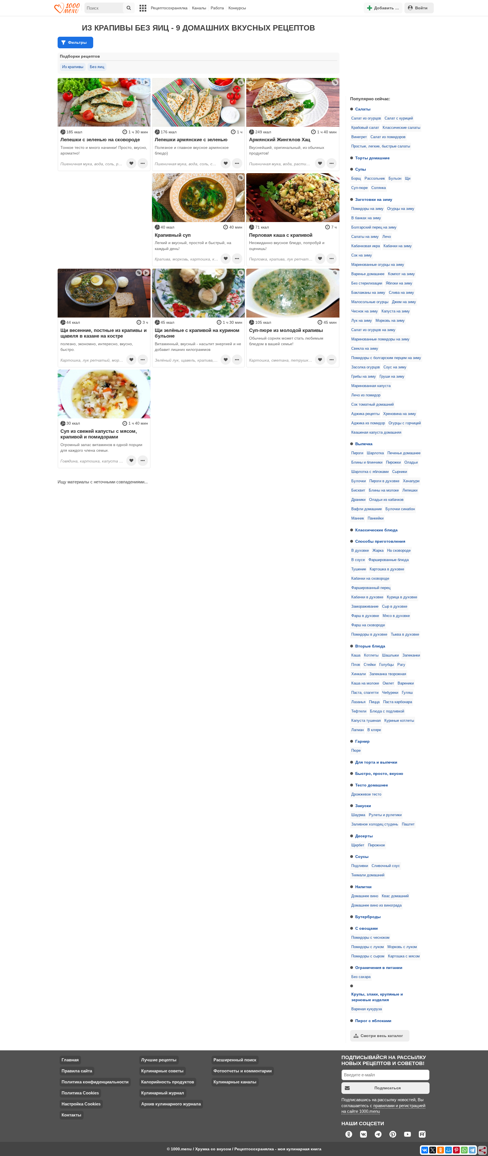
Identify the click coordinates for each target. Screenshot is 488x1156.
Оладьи (411, 462)
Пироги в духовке (384, 481)
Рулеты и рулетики (385, 815)
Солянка (378, 188)
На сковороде (399, 551)
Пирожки (393, 462)
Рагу (401, 665)
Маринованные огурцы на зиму (377, 265)
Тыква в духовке (405, 634)
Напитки (363, 887)
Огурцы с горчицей (405, 423)
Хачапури (411, 481)
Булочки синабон (400, 509)
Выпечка (363, 444)
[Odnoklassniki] (440, 1150)
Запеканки (411, 655)
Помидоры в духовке (369, 634)
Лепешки (409, 490)
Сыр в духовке (394, 607)
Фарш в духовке (365, 616)
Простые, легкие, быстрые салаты (380, 146)
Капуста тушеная (366, 721)
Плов (355, 665)
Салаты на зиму (365, 237)
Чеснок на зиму (364, 311)
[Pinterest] (456, 1150)
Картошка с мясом (404, 956)
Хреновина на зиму (399, 414)
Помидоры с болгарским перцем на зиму (386, 358)
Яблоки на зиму (399, 283)
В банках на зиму (366, 218)
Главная (70, 1059)
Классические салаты (401, 128)
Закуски (363, 805)
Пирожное (376, 845)
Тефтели (358, 711)
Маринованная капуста (371, 386)
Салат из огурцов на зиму (373, 330)
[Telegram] (472, 1150)
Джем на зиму (404, 302)
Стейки (370, 665)
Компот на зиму (401, 274)
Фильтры (77, 42)
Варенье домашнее (367, 274)
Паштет (408, 824)
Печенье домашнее (404, 453)
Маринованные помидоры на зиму (380, 339)
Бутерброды (368, 916)
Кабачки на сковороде (370, 579)
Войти (421, 8)
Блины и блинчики (366, 462)
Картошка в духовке (387, 569)
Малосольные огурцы (369, 302)
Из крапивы (72, 66)
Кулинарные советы (162, 1070)
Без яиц (97, 66)
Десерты (364, 836)
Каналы (199, 8)
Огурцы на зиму (400, 209)
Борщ (356, 179)
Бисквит (358, 490)
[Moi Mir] (448, 1150)
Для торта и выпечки (376, 762)
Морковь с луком (402, 947)
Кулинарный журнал (162, 1092)
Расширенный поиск (234, 1059)
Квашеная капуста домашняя (376, 432)
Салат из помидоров (388, 137)
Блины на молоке (384, 490)
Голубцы (386, 665)
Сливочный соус (386, 866)
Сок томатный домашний (372, 405)
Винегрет (359, 137)
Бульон (395, 179)
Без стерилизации (366, 283)
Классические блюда (376, 530)
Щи (407, 179)
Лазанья (358, 702)
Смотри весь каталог (382, 1035)
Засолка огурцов (365, 367)
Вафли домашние (366, 509)
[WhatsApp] (464, 1150)
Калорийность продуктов (167, 1081)
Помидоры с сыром (367, 956)
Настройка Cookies (81, 1103)
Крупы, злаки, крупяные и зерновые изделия (377, 997)
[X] (432, 1150)
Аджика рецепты (365, 414)
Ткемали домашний (367, 875)
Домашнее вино (364, 896)
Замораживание (364, 607)
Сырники (399, 472)
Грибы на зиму (363, 377)
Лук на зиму (361, 321)
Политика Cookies (80, 1092)
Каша (355, 655)
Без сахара (361, 977)
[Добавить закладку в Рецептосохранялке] (131, 163)
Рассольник (375, 179)
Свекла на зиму (364, 349)
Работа (217, 8)
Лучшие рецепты (159, 1059)
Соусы (362, 856)
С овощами (366, 928)
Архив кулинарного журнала (171, 1103)
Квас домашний (395, 896)
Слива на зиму (401, 293)
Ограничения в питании (378, 967)
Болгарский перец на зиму (373, 227)
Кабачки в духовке (367, 597)
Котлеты (371, 655)
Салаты (363, 109)
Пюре (356, 751)
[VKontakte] (424, 1150)
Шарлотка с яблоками (370, 472)
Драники (358, 500)
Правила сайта (77, 1070)
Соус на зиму (395, 367)
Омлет (388, 683)
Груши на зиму (392, 377)
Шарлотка (375, 453)
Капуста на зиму (396, 311)
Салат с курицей (399, 118)
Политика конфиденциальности (95, 1081)
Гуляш (407, 693)
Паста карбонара (397, 702)
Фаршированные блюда (389, 560)
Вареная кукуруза (366, 1009)
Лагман (357, 730)
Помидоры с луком (367, 947)
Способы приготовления (380, 541)
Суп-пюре (359, 188)
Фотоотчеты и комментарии (242, 1070)
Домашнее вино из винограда (376, 905)
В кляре (374, 730)
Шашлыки (390, 655)
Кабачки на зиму (398, 246)
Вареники (406, 683)
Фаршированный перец (370, 588)
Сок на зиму (361, 255)
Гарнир (362, 741)
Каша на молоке (365, 683)
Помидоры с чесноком (370, 938)
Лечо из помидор (365, 395)
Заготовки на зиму (373, 199)
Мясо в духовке (396, 616)
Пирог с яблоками (373, 1020)
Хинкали (358, 674)
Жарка (378, 551)
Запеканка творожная (387, 674)
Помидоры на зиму (367, 209)
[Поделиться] (482, 1150)
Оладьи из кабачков (386, 500)
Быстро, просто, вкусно (379, 773)
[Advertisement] (388, 54)
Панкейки (376, 518)
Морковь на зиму (390, 321)
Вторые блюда (370, 646)
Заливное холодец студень (374, 824)
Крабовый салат (365, 128)
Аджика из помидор (368, 423)
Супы (360, 169)
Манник (357, 518)
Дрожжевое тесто (366, 794)
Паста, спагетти (364, 693)
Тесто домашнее (371, 785)
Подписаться (387, 1088)
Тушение (358, 569)
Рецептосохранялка (169, 8)
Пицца (374, 702)
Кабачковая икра (365, 246)
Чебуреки (390, 693)
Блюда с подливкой (387, 711)
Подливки (359, 866)
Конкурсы (237, 8)
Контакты (71, 1114)
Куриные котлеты (399, 721)
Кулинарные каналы (234, 1081)
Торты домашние (372, 158)
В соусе (358, 560)
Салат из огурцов (366, 118)
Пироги (357, 453)
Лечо (386, 237)
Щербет (357, 845)
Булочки (358, 481)
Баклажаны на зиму (368, 293)
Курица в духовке (402, 597)
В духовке (360, 551)
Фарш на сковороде (368, 625)
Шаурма (358, 815)
